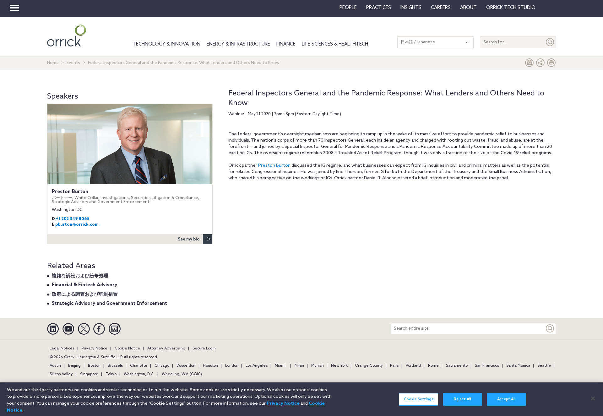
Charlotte (138, 366)
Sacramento (457, 366)
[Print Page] (551, 64)
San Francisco (487, 366)
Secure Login (204, 348)
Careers (441, 8)
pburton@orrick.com (77, 224)
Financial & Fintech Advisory (84, 285)
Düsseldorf (186, 366)
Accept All (506, 399)
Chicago (162, 366)
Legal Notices (62, 348)
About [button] (468, 8)
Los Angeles (257, 366)
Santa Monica (518, 366)
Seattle (544, 366)
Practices (378, 8)
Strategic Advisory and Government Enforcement (109, 303)
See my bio (189, 239)
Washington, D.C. (139, 374)
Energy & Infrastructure (238, 44)
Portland (413, 366)
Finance (286, 44)
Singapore (89, 374)
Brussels (115, 366)
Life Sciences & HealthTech (335, 44)
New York (339, 366)
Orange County (369, 366)
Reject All (462, 399)
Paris (394, 366)
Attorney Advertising (166, 348)
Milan (299, 366)
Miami (280, 366)
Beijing (74, 366)
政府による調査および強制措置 (85, 294)
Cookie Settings (418, 399)
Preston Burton (274, 165)
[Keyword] (550, 328)
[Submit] (550, 42)
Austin (55, 366)
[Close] (593, 398)
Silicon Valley (61, 374)
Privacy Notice (94, 348)
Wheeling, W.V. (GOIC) (182, 374)
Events (73, 63)
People (348, 8)
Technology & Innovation (166, 44)
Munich (317, 366)
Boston (94, 366)
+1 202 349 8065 (73, 219)
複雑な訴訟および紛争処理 (80, 276)
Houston (210, 366)
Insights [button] (410, 8)
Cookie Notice (127, 348)
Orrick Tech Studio (510, 8)
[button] (540, 64)
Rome (433, 366)
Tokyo (111, 374)
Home (53, 63)
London (231, 366)
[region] (301, 399)
